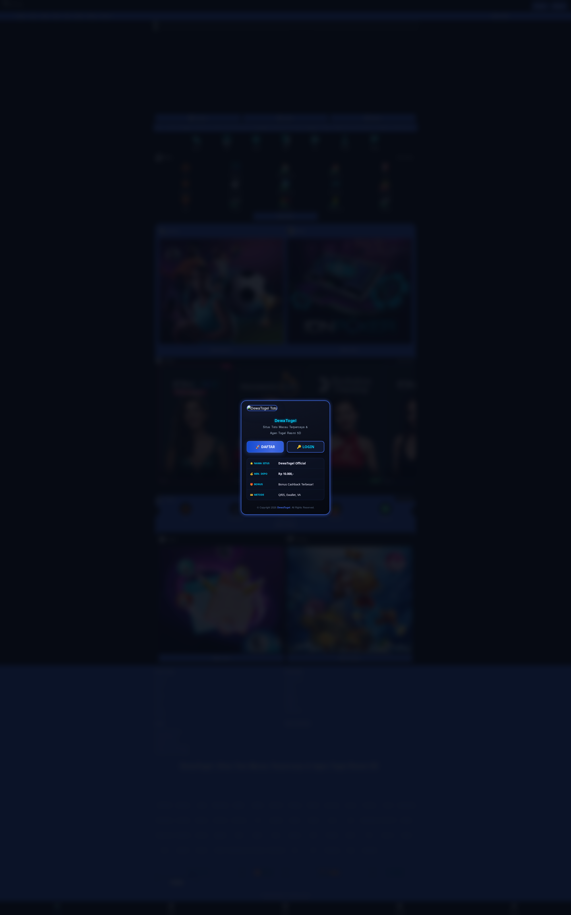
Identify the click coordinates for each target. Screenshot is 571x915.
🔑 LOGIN (305, 446)
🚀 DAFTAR (265, 446)
